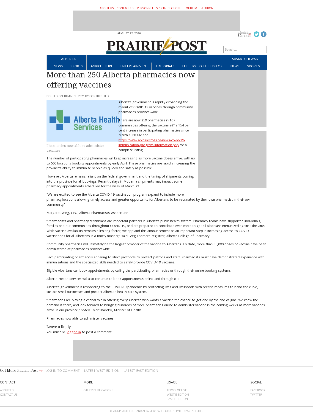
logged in (74, 332)
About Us (107, 8)
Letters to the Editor (202, 66)
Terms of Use (177, 390)
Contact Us (125, 8)
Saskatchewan (245, 59)
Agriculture (102, 66)
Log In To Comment (62, 370)
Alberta (68, 59)
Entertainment (134, 66)
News (58, 66)
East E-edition (177, 399)
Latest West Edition (101, 370)
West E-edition (178, 394)
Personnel (145, 8)
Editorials (165, 66)
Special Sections (168, 8)
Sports (77, 66)
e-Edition (206, 8)
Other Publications (98, 390)
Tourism (190, 8)
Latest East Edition (141, 370)
